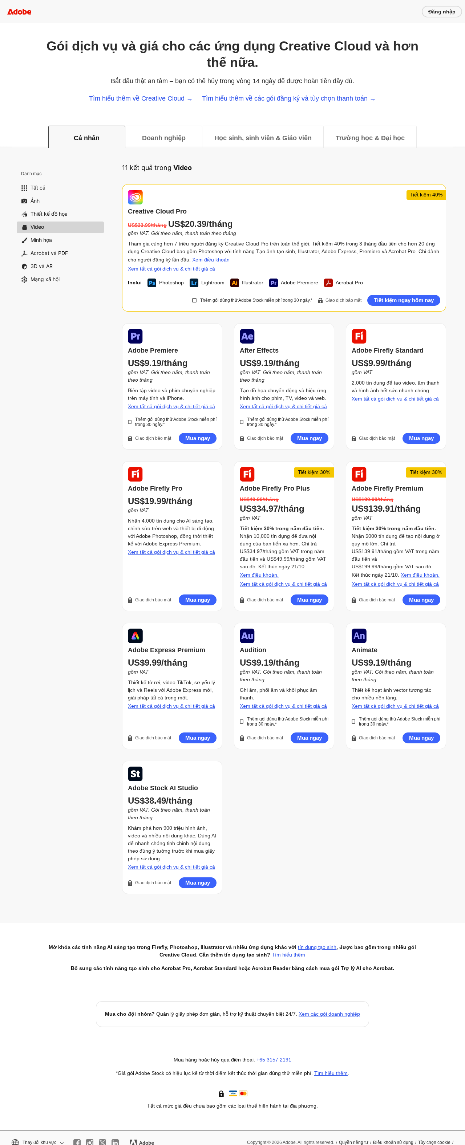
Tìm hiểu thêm (331, 1073)
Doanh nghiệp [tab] (164, 138)
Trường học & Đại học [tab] (370, 138)
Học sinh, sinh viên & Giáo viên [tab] (263, 138)
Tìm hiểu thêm (288, 955)
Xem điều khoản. (259, 575)
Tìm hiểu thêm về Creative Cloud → (141, 98)
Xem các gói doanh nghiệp (329, 1014)
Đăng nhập (442, 12)
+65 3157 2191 (273, 1060)
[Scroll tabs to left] (6, 137)
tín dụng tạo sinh (317, 947)
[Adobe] (19, 11)
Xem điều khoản (211, 260)
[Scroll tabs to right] (459, 137)
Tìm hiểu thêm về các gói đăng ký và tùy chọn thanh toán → (289, 98)
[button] (222, 1093)
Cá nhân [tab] (87, 138)
